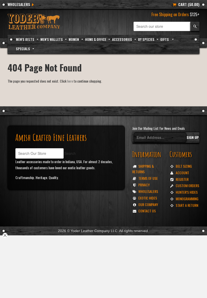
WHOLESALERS (19, 4)
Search (70, 153)
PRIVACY (144, 184)
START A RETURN (187, 205)
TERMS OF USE (148, 178)
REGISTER (182, 179)
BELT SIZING (184, 166)
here (70, 81)
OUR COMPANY (148, 204)
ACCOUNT (182, 172)
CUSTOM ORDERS (187, 185)
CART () (187, 4)
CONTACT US (147, 210)
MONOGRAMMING (187, 198)
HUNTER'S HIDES (187, 192)
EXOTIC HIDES (147, 198)
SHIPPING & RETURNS (143, 168)
